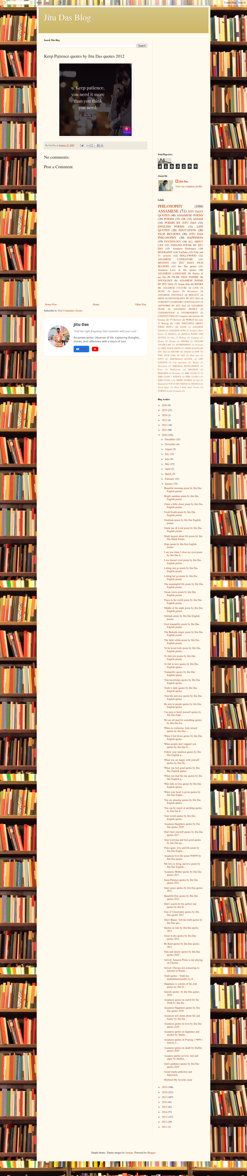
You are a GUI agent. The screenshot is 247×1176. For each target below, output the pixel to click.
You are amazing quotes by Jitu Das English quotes (182, 801)
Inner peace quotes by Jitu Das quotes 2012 (183, 889)
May (167, 464)
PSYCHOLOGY (172, 241)
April (168, 469)
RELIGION (193, 369)
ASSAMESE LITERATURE (175, 259)
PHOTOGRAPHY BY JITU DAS (184, 298)
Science (161, 319)
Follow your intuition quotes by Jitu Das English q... (182, 753)
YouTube (183, 252)
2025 (165, 410)
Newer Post (51, 304)
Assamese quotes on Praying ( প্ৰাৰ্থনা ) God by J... (183, 1041)
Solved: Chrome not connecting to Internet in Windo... (181, 969)
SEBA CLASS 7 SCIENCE (169, 376)
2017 (165, 1097)
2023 (165, 420)
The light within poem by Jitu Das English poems (181, 641)
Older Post (140, 304)
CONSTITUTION (166, 316)
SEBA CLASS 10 (192, 373)
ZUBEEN (162, 390)
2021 (165, 430)
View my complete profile (188, 186)
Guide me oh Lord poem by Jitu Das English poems (183, 529)
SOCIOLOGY (165, 280)
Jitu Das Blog (67, 17)
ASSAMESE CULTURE (175, 287)
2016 (165, 1102)
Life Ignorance (180, 362)
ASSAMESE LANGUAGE (172, 273)
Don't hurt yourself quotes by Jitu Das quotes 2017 (183, 833)
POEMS (169, 219)
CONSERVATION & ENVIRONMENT (178, 312)
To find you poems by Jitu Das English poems (179, 657)
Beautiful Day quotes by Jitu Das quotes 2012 (181, 897)
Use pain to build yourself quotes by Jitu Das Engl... (182, 713)
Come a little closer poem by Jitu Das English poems (183, 505)
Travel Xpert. (163, 387)
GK (183, 219)
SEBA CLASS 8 (193, 376)
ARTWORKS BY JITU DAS (172, 305)
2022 (165, 425)
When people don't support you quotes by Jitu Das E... (180, 745)
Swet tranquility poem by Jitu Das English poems (181, 625)
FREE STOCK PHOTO (171, 348)
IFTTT (160, 359)
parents (179, 390)
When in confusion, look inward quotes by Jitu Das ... (180, 729)
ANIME (183, 326)
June (167, 459)
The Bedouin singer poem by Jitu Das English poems (183, 633)
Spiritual (161, 383)
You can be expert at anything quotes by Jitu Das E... (183, 809)
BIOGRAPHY (165, 252)
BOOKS (199, 284)
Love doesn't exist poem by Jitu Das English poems (182, 561)
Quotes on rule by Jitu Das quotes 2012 (181, 929)
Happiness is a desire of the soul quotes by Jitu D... (180, 985)
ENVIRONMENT (183, 344)
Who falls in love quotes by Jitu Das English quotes (182, 785)
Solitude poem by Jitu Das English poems (182, 617)
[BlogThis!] (91, 145)
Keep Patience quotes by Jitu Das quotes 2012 (181, 881)
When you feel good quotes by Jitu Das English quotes (182, 769)
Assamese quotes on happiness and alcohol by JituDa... (181, 1033)
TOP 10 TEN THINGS (178, 383)
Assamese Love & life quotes (177, 270)
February (170, 478)
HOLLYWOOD (188, 255)
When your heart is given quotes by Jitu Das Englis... (182, 793)
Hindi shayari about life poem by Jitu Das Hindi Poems (183, 537)
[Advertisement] (95, 275)
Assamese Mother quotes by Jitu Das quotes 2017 (182, 873)
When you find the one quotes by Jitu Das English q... (183, 777)
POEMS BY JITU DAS (180, 222)
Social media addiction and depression (178, 1073)
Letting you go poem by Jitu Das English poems (181, 569)
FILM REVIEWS (169, 234)
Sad (198, 380)
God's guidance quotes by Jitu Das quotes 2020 (181, 1065)
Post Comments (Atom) (70, 310)
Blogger (151, 1152)
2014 (165, 1112)
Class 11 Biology (178, 337)
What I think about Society (186, 387)
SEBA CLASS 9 (165, 380)
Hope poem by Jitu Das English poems (180, 545)
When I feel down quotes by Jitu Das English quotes (183, 737)
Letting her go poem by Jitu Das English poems (180, 577)
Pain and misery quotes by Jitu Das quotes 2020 (182, 953)
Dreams (172, 341)
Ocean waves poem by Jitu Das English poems (180, 593)
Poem (160, 369)
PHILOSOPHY (170, 206)
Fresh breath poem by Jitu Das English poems (179, 513)
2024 (165, 415)
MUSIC (161, 291)
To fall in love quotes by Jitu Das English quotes (181, 665)
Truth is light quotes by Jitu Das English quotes (180, 689)
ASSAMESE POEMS (190, 215)
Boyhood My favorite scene (178, 1079)
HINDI (161, 298)
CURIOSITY (164, 302)
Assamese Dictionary (184, 248)
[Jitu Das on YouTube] (95, 349)
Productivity (175, 369)
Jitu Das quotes (187, 266)
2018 (165, 1092)
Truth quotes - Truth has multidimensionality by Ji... (179, 977)
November (170, 444)
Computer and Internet (189, 316)
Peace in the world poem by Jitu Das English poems (183, 601)
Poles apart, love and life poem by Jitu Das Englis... (181, 849)
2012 (165, 1121)
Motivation (162, 366)
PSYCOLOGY (193, 302)
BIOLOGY (194, 294)
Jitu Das (183, 181)
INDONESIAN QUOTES (181, 359)
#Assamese (192, 291)
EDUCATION (187, 230)
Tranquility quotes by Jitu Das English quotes (179, 673)
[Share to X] (95, 145)
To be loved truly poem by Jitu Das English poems (182, 649)
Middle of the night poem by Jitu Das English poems (183, 609)
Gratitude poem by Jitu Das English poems (182, 521)
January (169, 483)
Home (96, 304)
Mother (196, 362)
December (170, 439)
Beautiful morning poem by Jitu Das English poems (182, 489)
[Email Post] (81, 145)
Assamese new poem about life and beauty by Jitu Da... (182, 1017)
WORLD (190, 319)
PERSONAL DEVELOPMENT (186, 366)
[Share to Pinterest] (102, 145)
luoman (129, 1152)
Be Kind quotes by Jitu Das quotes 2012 (181, 945)
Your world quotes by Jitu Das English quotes (179, 817)
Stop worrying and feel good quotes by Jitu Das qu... (182, 841)
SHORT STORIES (184, 380)
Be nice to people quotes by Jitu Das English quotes (182, 705)
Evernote (199, 344)
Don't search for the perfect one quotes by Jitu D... (180, 905)
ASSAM (198, 219)
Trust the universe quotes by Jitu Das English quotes (183, 697)
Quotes (176, 291)
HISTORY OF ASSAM (181, 351)
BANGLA (172, 334)
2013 (165, 1117)
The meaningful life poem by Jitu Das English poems (183, 585)
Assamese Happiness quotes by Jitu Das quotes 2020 (182, 825)
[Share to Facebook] (98, 145)
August (169, 449)
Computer (195, 337)
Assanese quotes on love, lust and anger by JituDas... (181, 1057)
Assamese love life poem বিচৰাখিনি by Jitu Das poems (182, 857)
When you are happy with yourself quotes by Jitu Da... (181, 761)
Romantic (176, 373)
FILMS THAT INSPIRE (185, 277)
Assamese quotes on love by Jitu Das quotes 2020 (183, 1025)
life (170, 390)
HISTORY (178, 302)
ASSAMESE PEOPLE (185, 309)
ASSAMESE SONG (177, 330)
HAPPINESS (195, 237)
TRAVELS (195, 383)
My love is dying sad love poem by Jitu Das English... (182, 865)
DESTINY (163, 262)
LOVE (196, 287)
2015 (165, 1107)
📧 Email (81, 349)
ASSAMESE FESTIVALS (170, 294)
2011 (165, 1126)
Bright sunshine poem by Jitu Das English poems (181, 497)
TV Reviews (176, 319)
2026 (165, 405)
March (168, 474)
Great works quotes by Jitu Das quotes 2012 (180, 937)
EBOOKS (185, 341)
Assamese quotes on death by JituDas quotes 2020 (183, 1049)
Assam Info (184, 284)
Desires (161, 341)
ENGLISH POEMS (171, 226)
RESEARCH (163, 373)
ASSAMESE (168, 211)
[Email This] (88, 145)
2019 (165, 1087)
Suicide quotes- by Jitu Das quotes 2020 (181, 993)
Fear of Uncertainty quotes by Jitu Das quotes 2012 (181, 913)
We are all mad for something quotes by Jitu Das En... (183, 721)
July (167, 454)
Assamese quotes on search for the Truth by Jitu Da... (181, 1001)
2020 (165, 435)
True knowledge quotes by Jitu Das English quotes (182, 681)
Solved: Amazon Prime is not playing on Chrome (183, 961)
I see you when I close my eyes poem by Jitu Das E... (183, 553)
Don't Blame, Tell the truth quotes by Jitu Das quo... (183, 921)
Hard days (194, 355)
